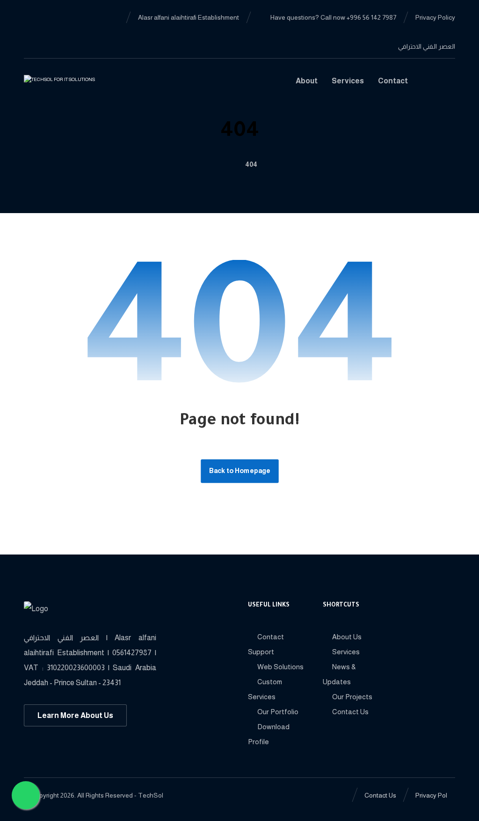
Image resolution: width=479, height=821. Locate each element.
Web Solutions (280, 667)
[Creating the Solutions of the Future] (71, 84)
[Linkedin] (46, 16)
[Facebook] (31, 16)
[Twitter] (31, 31)
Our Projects (352, 697)
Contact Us (350, 712)
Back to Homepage (239, 470)
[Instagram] (46, 31)
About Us (347, 637)
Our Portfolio (277, 712)
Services (346, 652)
